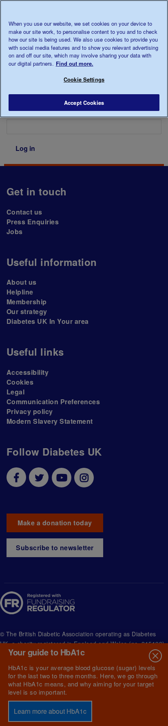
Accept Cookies (84, 102)
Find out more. (74, 63)
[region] (84, 58)
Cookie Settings (84, 79)
